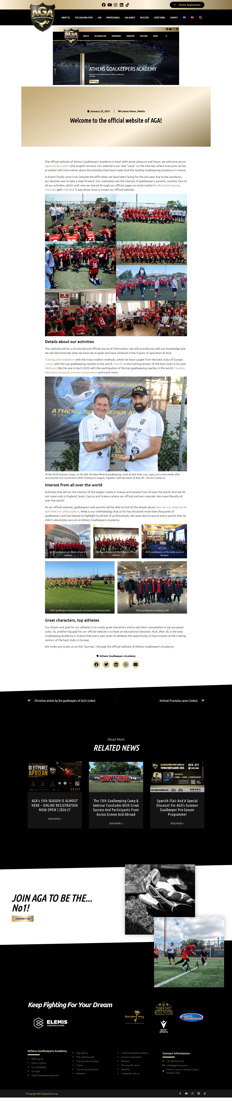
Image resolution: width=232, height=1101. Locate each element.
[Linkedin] (198, 1093)
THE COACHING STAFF (84, 17)
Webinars (51, 368)
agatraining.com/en (57, 165)
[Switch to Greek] (184, 17)
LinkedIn (67, 189)
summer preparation (84, 372)
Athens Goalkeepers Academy (118, 656)
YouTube (50, 189)
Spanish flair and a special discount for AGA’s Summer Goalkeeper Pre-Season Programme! (177, 807)
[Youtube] (186, 1093)
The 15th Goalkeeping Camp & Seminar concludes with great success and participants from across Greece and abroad (116, 807)
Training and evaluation (60, 359)
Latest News (128, 111)
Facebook (160, 185)
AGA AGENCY (130, 17)
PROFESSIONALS (113, 17)
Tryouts (118, 363)
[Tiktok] (205, 1093)
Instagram (173, 185)
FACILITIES (144, 17)
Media (141, 111)
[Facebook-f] (180, 1093)
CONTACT (174, 17)
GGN (99, 17)
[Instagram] (192, 1093)
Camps (49, 363)
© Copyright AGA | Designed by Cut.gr (42, 1093)
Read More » (54, 818)
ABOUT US (66, 17)
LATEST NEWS (159, 17)
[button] (200, 17)
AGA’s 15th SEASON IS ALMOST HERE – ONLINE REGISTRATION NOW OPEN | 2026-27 (55, 805)
